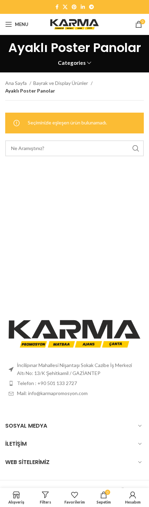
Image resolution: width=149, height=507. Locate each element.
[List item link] (74, 383)
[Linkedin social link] (83, 6)
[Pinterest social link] (74, 6)
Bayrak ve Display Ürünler (61, 83)
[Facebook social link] (57, 6)
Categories (72, 62)
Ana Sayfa (16, 83)
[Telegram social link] (91, 6)
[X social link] (65, 6)
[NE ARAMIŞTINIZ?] (136, 148)
